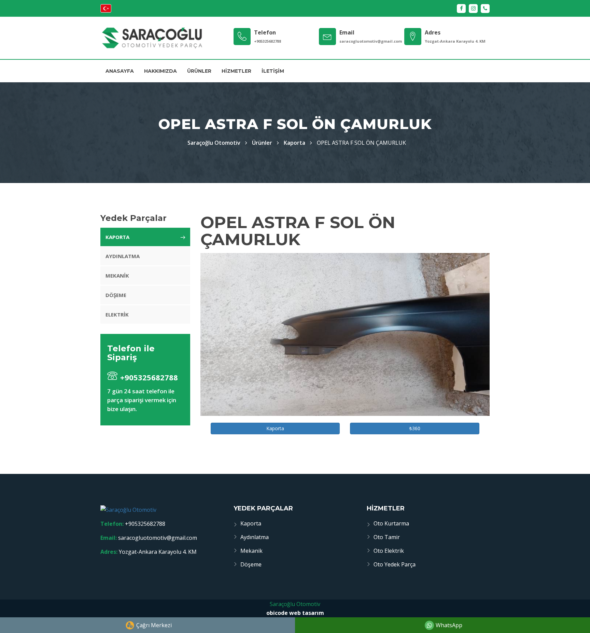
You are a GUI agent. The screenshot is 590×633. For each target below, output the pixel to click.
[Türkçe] (105, 10)
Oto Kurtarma (391, 523)
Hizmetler (236, 71)
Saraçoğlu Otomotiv (295, 604)
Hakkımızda (160, 71)
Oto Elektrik (389, 550)
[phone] (485, 8)
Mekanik (117, 275)
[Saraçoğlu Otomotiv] (151, 38)
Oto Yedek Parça (395, 564)
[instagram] (473, 8)
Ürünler (199, 71)
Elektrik (117, 314)
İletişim (273, 71)
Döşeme (116, 295)
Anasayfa (120, 71)
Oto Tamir (387, 537)
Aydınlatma (123, 256)
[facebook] (461, 8)
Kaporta (294, 142)
